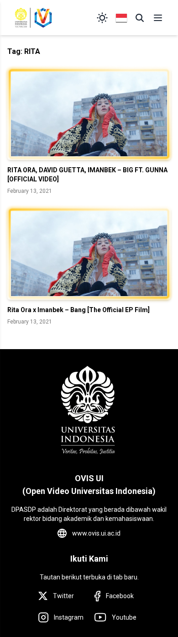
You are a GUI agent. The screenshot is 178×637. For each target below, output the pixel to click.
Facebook (120, 596)
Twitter (63, 596)
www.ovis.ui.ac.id (96, 533)
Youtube (124, 617)
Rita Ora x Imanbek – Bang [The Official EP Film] (78, 309)
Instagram (69, 617)
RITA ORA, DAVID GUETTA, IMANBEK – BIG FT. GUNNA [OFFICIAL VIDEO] (87, 174)
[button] (139, 17)
